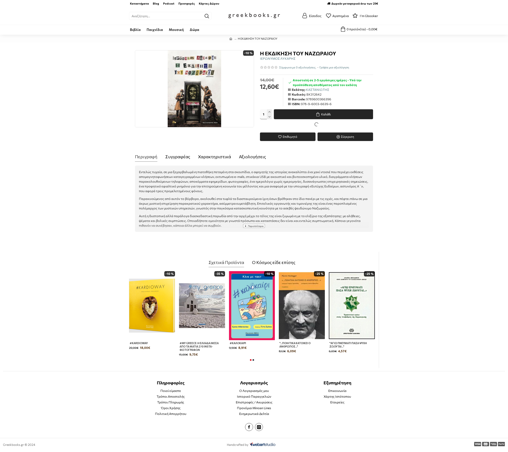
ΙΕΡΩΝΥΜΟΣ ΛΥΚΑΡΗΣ (277, 58)
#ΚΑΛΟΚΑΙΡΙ (238, 343)
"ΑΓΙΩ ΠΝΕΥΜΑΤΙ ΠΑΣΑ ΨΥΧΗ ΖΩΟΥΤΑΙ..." (348, 345)
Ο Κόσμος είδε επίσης (273, 262)
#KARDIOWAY (139, 343)
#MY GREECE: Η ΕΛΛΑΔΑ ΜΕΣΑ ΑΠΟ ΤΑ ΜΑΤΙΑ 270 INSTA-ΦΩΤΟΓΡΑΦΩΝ (199, 346)
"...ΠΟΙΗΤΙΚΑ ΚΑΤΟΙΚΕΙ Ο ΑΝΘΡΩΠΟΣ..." (295, 345)
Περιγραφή (146, 156)
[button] (250, 360)
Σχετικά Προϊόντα (226, 262)
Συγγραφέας (177, 156)
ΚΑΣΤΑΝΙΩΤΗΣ (317, 89)
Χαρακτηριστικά (214, 156)
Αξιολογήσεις (252, 156)
